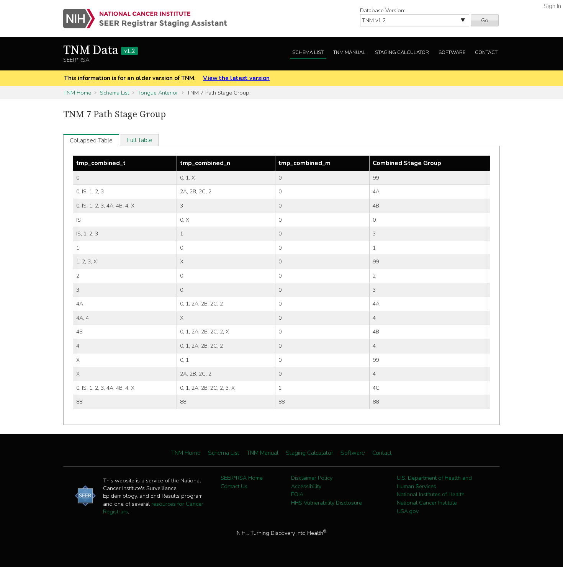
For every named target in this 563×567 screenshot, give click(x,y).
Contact (486, 52)
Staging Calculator (402, 52)
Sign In (552, 6)
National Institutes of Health (431, 494)
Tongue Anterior (157, 92)
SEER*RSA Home (242, 478)
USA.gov (408, 511)
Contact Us (234, 486)
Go (484, 20)
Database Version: (382, 10)
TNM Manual (349, 52)
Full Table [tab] (139, 140)
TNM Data (99, 50)
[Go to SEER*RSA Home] (149, 18)
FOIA (297, 494)
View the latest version (236, 78)
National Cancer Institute (427, 503)
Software (452, 52)
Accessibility (306, 486)
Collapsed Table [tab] (91, 140)
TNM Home (77, 92)
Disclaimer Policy (311, 478)
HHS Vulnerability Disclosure (326, 503)
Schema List (308, 52)
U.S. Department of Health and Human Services (434, 482)
